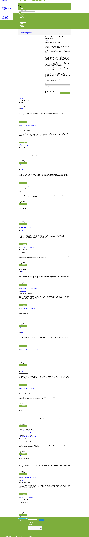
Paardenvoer (4, 1)
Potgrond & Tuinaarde (5, 11)
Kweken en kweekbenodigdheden (7, 10)
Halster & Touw (4, 5)
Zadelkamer (4, 7)
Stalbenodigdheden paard (6, 6)
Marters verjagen (5, 16)
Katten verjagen (4, 17)
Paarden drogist (4, 2)
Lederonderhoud (5, 18)
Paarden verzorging (5, 0)
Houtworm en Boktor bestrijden (7, 15)
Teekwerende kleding (5, 19)
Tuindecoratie (4, 9)
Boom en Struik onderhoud (6, 8)
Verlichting (3, 14)
